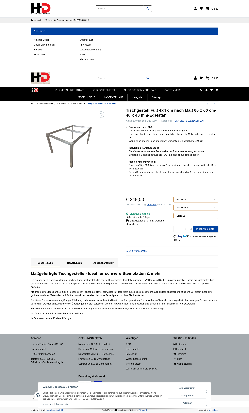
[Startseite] (32, 103)
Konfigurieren (187, 395)
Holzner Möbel (41, 40)
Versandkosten (87, 59)
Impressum (85, 45)
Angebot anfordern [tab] (103, 263)
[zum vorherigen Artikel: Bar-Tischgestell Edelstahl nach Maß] (207, 103)
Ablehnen (187, 403)
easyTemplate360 (55, 410)
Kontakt (38, 49)
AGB (82, 54)
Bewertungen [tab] (74, 263)
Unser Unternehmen (44, 45)
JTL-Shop (213, 410)
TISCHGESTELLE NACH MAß (188, 121)
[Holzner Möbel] (41, 8)
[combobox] (195, 200)
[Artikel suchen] (148, 8)
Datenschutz (86, 40)
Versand (151, 204)
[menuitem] (70, 90)
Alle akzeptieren (187, 388)
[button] (195, 8)
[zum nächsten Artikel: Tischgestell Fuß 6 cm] (214, 103)
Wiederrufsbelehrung (90, 49)
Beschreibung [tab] (45, 263)
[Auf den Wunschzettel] (101, 114)
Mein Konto (40, 54)
